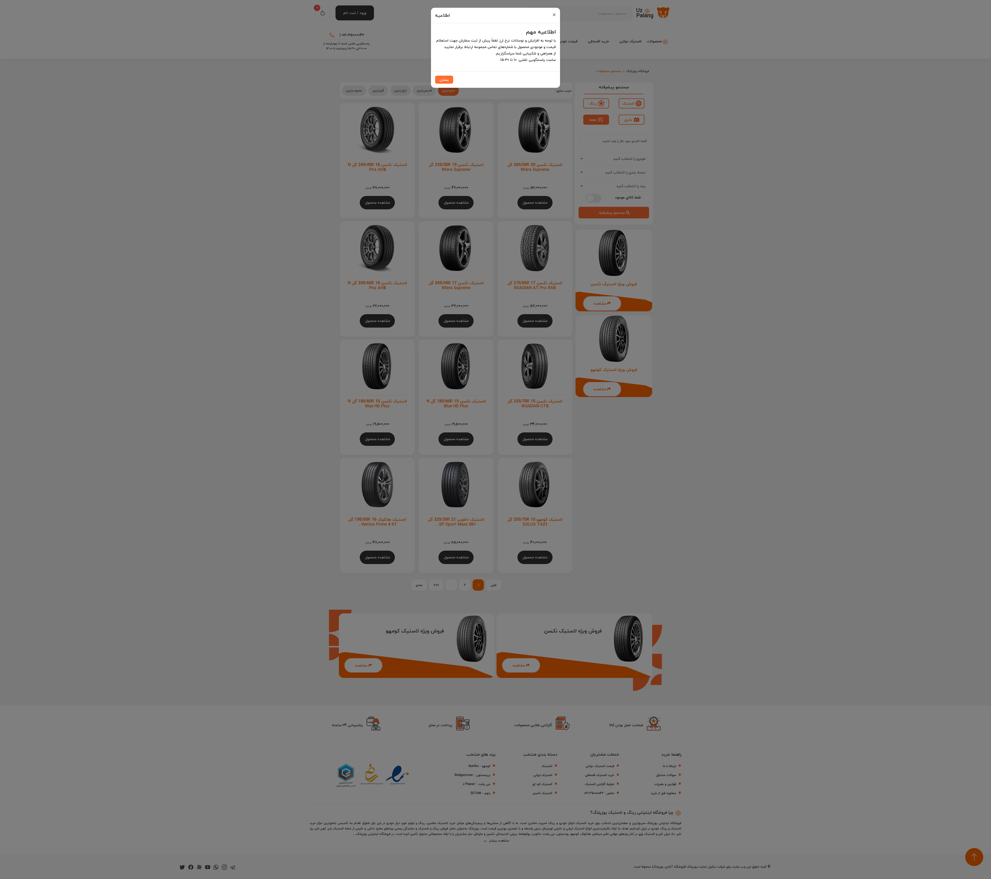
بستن (444, 79)
